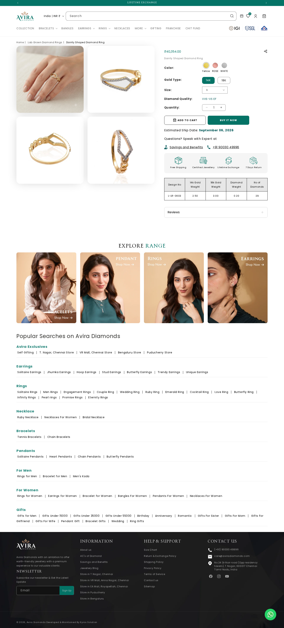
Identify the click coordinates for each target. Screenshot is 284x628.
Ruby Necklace (28, 417)
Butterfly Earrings (139, 372)
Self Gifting (25, 352)
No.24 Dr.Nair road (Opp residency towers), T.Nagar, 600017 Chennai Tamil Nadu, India (236, 566)
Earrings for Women (62, 496)
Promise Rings (72, 397)
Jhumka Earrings (59, 372)
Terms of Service (154, 574)
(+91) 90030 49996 (226, 549)
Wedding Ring (130, 392)
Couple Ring (105, 392)
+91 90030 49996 (226, 147)
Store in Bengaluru (92, 598)
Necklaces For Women (60, 417)
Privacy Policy (152, 568)
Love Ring (221, 392)
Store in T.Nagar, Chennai (96, 574)
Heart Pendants (60, 457)
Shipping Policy (154, 562)
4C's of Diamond (91, 556)
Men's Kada (81, 476)
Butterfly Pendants (120, 457)
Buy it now (228, 120)
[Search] (232, 16)
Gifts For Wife (45, 521)
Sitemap (149, 586)
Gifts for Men (27, 516)
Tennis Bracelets (29, 437)
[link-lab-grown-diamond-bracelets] (46, 287)
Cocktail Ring (199, 392)
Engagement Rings (77, 392)
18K (224, 80)
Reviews (174, 212)
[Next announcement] (266, 3)
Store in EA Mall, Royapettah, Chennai (104, 586)
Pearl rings (49, 397)
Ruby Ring (152, 392)
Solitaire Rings (27, 392)
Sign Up (66, 590)
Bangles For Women (132, 496)
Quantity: (171, 107)
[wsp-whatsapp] (270, 614)
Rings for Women (29, 496)
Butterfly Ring (244, 392)
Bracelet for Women (97, 496)
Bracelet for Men (55, 476)
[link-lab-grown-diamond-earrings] (238, 287)
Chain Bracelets (58, 437)
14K (208, 80)
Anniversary (163, 516)
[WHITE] (224, 65)
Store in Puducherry (92, 592)
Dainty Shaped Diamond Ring (85, 42)
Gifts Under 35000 (86, 516)
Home (20, 42)
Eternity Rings (98, 397)
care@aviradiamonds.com (232, 556)
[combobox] (151, 16)
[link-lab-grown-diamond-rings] (174, 287)
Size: (168, 90)
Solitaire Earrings (29, 372)
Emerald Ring (174, 392)
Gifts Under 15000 (55, 516)
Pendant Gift (70, 521)
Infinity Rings (26, 397)
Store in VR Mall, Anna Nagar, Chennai (104, 580)
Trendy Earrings (169, 372)
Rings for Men (27, 476)
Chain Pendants (89, 457)
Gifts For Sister (208, 516)
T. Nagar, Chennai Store (57, 352)
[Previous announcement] (18, 3)
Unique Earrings (197, 372)
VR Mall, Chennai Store (96, 352)
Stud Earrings (111, 372)
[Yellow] (206, 65)
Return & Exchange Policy (160, 556)
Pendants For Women (168, 496)
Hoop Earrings (86, 372)
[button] (48, 28)
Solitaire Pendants (30, 457)
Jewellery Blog (89, 568)
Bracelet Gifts (95, 521)
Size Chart (150, 549)
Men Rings (50, 392)
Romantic (185, 516)
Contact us (151, 580)
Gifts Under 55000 (118, 516)
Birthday (143, 516)
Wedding (117, 521)
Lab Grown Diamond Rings (45, 42)
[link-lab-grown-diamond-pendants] (110, 287)
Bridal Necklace (94, 417)
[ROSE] (215, 65)
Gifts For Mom (235, 516)
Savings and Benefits (186, 147)
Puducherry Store (159, 352)
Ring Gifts (137, 521)
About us (86, 549)
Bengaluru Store (130, 352)
